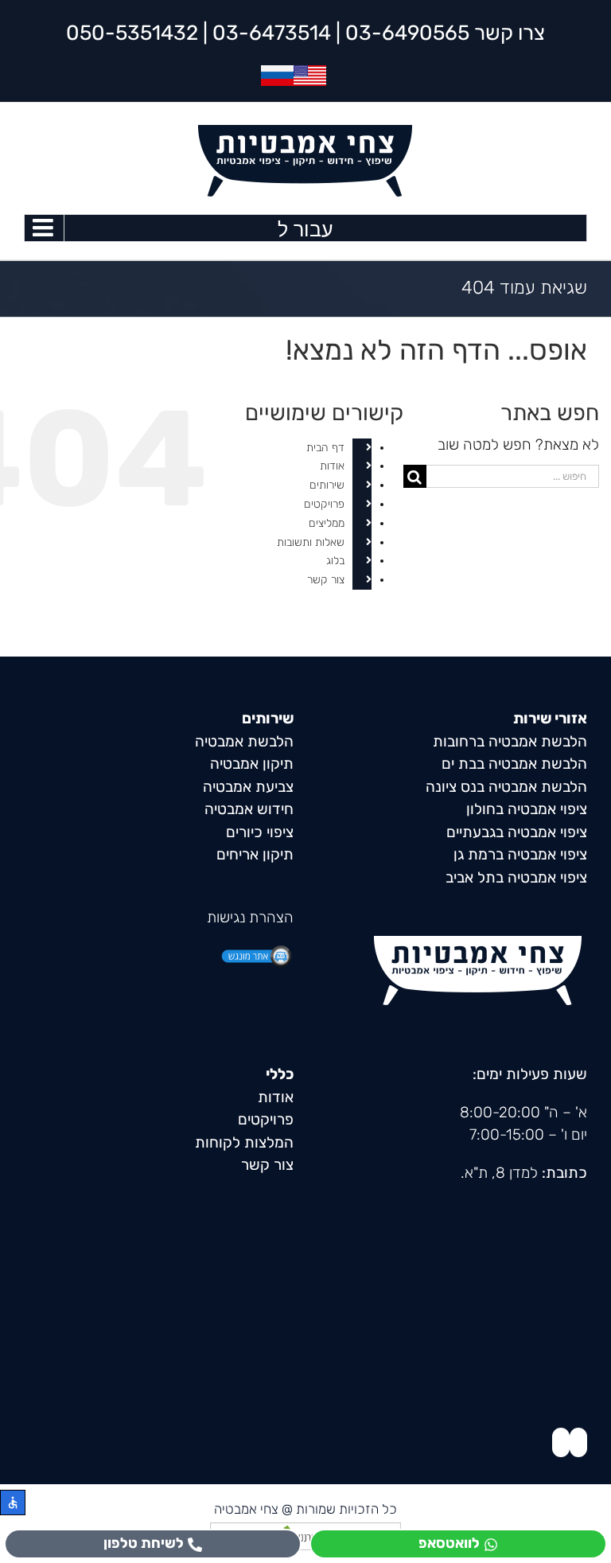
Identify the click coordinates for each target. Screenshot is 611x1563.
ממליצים (326, 523)
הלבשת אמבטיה (244, 741)
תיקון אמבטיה (252, 763)
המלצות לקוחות (244, 1142)
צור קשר (325, 580)
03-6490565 (407, 33)
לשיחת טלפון (143, 1543)
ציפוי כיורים (260, 832)
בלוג (335, 560)
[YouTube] (561, 1442)
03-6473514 (271, 33)
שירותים (326, 485)
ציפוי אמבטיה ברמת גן (520, 854)
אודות (332, 466)
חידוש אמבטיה (249, 809)
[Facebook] (578, 1442)
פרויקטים (324, 504)
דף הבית (325, 447)
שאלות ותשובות (310, 542)
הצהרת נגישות (250, 917)
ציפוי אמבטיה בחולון (526, 809)
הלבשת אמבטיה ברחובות (510, 741)
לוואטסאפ (449, 1543)
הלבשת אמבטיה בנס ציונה (506, 787)
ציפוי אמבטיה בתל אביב (516, 877)
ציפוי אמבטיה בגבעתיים (516, 832)
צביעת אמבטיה (248, 787)
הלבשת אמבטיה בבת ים (514, 763)
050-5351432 (132, 33)
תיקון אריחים (255, 854)
